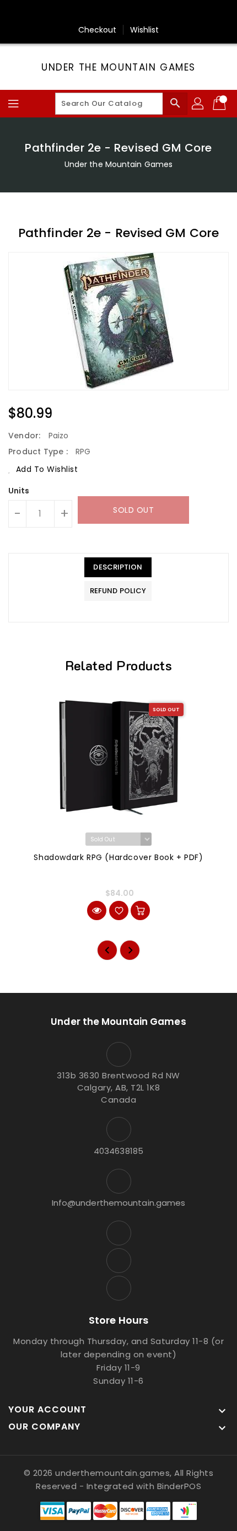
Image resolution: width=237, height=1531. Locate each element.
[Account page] (198, 104)
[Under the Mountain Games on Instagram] (118, 12)
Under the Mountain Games (118, 67)
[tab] (118, 567)
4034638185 (118, 1151)
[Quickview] (96, 910)
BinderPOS (179, 1486)
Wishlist (144, 29)
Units (19, 491)
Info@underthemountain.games (119, 1202)
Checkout (97, 29)
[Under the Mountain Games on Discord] (139, 12)
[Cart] (220, 104)
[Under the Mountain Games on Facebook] (97, 12)
